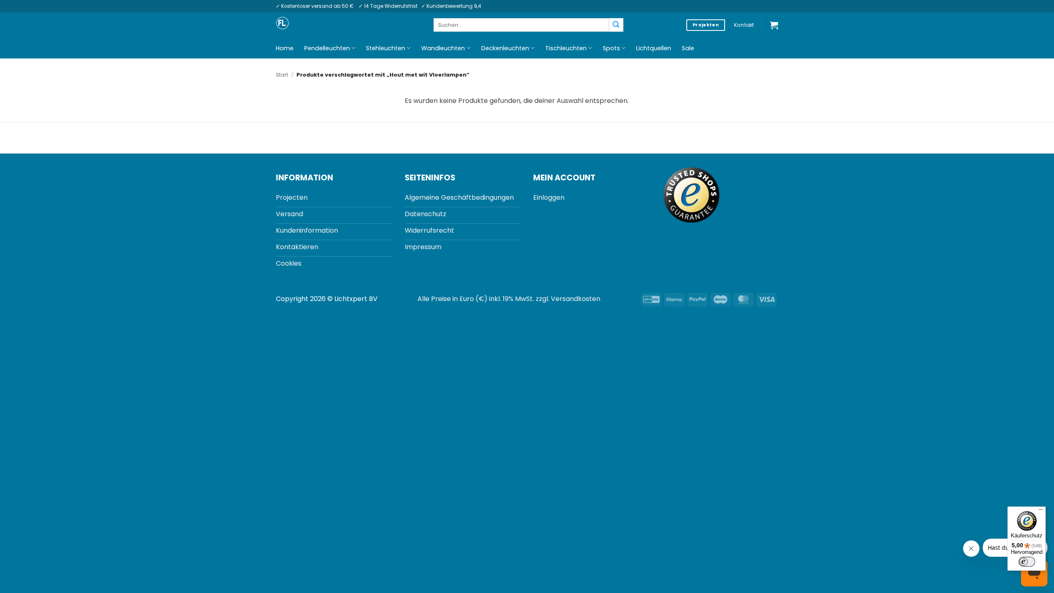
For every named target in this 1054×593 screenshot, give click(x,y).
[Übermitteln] (616, 25)
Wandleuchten (443, 48)
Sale (688, 48)
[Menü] (1041, 511)
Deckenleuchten (505, 48)
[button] (774, 25)
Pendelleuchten (327, 48)
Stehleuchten (385, 48)
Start (282, 74)
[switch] (1027, 562)
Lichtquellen (653, 48)
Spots (611, 48)
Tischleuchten (566, 48)
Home (285, 48)
